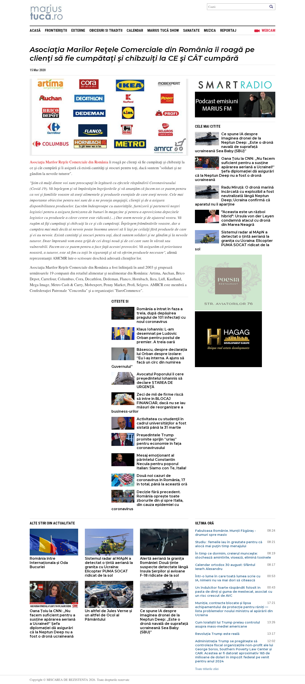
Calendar (135, 30)
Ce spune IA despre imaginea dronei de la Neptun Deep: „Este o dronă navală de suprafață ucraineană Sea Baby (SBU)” (234, 142)
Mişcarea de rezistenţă (70, 12)
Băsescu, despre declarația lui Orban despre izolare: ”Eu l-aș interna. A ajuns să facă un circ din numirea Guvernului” (149, 358)
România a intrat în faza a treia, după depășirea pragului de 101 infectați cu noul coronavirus (161, 315)
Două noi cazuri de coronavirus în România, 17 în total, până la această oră (162, 480)
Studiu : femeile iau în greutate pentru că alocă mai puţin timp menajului (228, 544)
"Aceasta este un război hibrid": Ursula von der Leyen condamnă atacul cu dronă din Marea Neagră (247, 218)
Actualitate (64, 523)
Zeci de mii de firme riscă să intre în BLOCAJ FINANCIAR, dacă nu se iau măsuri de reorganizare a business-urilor (148, 403)
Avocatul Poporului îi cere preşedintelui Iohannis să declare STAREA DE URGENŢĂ (160, 380)
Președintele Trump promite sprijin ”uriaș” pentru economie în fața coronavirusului (159, 441)
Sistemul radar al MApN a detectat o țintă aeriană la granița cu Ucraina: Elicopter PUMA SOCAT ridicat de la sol (234, 240)
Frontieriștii (56, 30)
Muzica (210, 30)
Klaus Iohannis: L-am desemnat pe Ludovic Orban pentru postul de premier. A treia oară (158, 335)
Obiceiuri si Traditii (105, 30)
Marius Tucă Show (163, 30)
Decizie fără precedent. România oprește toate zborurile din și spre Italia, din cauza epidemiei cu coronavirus (147, 500)
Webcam (268, 30)
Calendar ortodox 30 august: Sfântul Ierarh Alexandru (225, 567)
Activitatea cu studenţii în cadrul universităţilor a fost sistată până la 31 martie (161, 423)
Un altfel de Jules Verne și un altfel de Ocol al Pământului (108, 615)
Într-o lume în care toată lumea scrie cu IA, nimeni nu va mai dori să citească (227, 578)
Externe (78, 30)
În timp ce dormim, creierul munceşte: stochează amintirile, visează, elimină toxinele (233, 555)
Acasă (35, 30)
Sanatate (191, 30)
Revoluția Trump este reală (217, 634)
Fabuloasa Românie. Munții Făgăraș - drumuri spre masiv (225, 533)
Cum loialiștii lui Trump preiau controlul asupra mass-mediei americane (227, 624)
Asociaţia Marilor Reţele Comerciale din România (69, 161)
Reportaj (228, 30)
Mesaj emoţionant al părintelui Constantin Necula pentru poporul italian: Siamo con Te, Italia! (161, 461)
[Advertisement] (67, 328)
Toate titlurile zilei (207, 669)
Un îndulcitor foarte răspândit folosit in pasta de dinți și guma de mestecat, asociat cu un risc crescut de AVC (233, 592)
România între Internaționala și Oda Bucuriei (49, 562)
